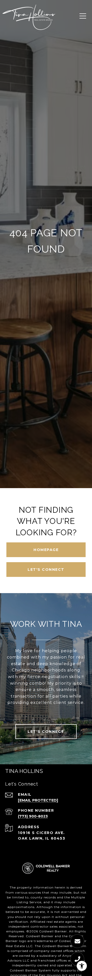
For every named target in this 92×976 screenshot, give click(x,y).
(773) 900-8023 (33, 816)
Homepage (46, 549)
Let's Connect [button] (46, 569)
